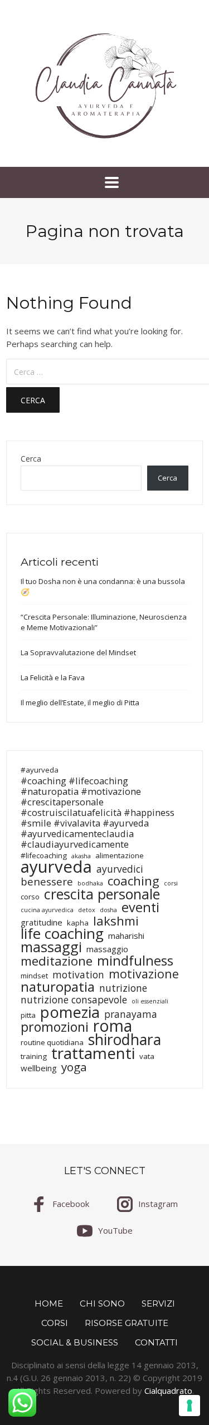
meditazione (57, 961)
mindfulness (135, 960)
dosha (108, 910)
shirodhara (124, 1040)
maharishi (126, 936)
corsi (171, 883)
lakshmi (116, 921)
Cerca (31, 459)
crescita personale (102, 894)
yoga (74, 1067)
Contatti (156, 1342)
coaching (133, 880)
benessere (47, 881)
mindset (34, 976)
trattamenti (93, 1053)
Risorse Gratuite (126, 1323)
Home (49, 1303)
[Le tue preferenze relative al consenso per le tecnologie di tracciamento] (189, 1405)
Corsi (54, 1323)
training (34, 1056)
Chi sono (102, 1303)
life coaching (62, 933)
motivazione (144, 973)
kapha (78, 923)
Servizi (158, 1303)
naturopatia (58, 986)
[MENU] (105, 182)
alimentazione (119, 855)
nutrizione (123, 988)
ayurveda (56, 867)
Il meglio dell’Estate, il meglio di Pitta (80, 702)
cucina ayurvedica (47, 910)
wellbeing (39, 1068)
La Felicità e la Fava (53, 677)
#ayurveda (40, 770)
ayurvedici (119, 869)
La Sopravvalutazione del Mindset (78, 652)
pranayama (130, 1014)
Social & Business (74, 1342)
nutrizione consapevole (74, 999)
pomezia (70, 1012)
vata (146, 1056)
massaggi (51, 947)
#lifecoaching (44, 855)
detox (86, 910)
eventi (140, 907)
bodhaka (90, 883)
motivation (78, 974)
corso (30, 897)
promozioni (55, 1027)
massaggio (107, 949)
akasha (81, 856)
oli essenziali (150, 1001)
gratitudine (41, 922)
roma (112, 1026)
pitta (28, 1015)
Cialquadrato (168, 1390)
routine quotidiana (52, 1042)
